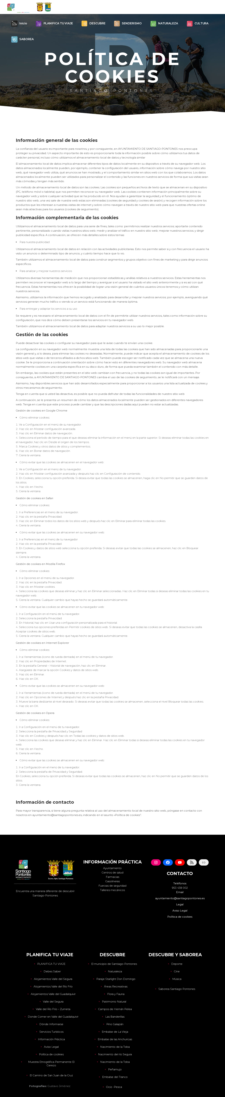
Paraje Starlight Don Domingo (115, 979)
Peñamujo (115, 1069)
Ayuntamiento (112, 868)
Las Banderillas (114, 1016)
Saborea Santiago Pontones (176, 989)
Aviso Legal (51, 1046)
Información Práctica (51, 1039)
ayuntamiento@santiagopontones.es (180, 898)
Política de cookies (51, 1054)
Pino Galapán (114, 1024)
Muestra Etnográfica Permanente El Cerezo (51, 1063)
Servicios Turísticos (51, 1031)
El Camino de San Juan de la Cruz (51, 1075)
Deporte (176, 964)
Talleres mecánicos (112, 890)
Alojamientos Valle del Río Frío (53, 986)
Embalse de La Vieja (115, 1031)
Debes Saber (52, 971)
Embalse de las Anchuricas (115, 1039)
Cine (177, 971)
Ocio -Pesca (114, 1087)
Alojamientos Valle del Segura (53, 979)
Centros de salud (112, 872)
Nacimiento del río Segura (115, 1054)
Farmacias (112, 877)
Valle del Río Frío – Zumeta (53, 1009)
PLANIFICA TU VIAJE (51, 964)
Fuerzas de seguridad (112, 885)
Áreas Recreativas (115, 986)
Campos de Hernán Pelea (115, 1009)
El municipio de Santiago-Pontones (114, 964)
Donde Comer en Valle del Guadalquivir (53, 1016)
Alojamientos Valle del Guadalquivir (53, 994)
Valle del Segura (53, 1001)
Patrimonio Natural (114, 1001)
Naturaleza (115, 971)
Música (176, 979)
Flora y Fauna (115, 994)
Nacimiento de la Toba (115, 1046)
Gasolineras (112, 881)
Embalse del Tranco (115, 1077)
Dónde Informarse (51, 1024)
